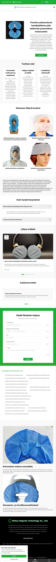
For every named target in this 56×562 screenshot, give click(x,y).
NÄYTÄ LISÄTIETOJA (15, 124)
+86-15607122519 (7, 2)
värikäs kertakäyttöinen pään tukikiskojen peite (15, 387)
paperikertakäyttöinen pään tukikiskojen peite (39, 378)
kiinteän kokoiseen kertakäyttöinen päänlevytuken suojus (18, 396)
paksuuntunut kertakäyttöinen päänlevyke (14, 410)
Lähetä (28, 359)
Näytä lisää (6, 269)
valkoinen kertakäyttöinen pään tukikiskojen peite (16, 384)
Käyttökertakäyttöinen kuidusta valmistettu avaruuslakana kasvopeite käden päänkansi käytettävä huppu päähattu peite (14, 139)
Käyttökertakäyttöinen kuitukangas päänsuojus (41, 138)
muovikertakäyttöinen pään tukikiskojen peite (15, 378)
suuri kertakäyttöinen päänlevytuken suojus (15, 407)
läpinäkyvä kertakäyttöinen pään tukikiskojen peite (16, 381)
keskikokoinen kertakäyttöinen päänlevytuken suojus (17, 404)
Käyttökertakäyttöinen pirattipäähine (14, 168)
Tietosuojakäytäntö (41, 557)
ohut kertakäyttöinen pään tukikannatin (37, 407)
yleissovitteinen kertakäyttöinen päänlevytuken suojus (17, 399)
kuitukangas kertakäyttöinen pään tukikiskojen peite (38, 375)
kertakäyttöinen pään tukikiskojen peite (14, 375)
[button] (22, 274)
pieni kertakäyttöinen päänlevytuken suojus (15, 402)
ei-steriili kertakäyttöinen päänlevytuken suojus (15, 390)
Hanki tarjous (41, 55)
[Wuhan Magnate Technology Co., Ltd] (25, 7)
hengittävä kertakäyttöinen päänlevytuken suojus (16, 393)
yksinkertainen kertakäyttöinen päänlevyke (37, 410)
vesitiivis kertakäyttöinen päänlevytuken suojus (40, 390)
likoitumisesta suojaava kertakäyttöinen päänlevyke (17, 413)
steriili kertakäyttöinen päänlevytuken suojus (40, 387)
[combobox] (9, 331)
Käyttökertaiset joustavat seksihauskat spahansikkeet (41, 169)
